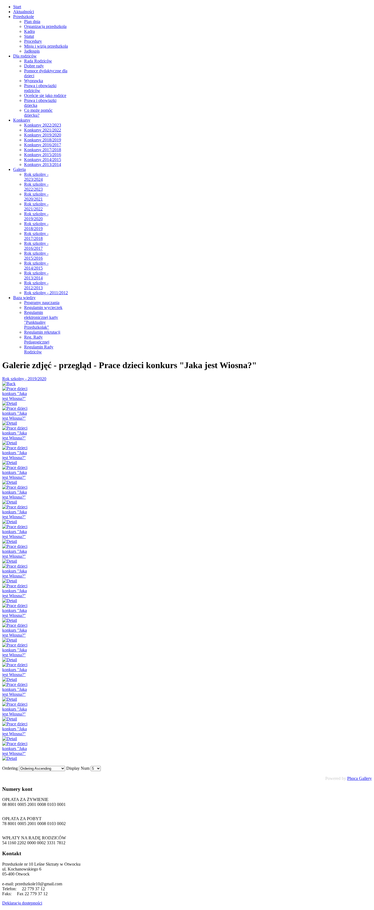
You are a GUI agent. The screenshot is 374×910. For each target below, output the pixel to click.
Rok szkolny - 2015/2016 (36, 256)
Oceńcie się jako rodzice (45, 95)
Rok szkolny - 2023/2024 (36, 177)
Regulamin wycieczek (43, 307)
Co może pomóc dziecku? (38, 113)
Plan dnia (32, 21)
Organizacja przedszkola (45, 26)
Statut (29, 36)
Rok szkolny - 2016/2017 (36, 246)
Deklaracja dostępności (22, 903)
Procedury (33, 41)
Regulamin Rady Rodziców (38, 349)
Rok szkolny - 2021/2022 (36, 206)
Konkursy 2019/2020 (42, 135)
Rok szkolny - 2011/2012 (46, 292)
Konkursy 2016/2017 (42, 144)
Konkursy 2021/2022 (42, 130)
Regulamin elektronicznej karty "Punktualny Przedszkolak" (41, 320)
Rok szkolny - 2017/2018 (36, 236)
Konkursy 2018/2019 (42, 140)
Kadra (29, 31)
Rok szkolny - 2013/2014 (36, 275)
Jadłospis (32, 51)
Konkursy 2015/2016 (42, 154)
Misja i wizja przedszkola (46, 46)
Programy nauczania (41, 302)
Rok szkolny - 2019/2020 (36, 216)
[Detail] (9, 403)
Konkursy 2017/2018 (42, 149)
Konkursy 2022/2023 (42, 125)
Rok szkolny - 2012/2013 (36, 285)
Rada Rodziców (38, 61)
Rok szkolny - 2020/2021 (36, 196)
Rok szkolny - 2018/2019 (36, 226)
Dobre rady (34, 66)
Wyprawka (33, 80)
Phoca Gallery (359, 778)
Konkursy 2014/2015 (42, 159)
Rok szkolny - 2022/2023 (36, 186)
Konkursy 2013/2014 (42, 164)
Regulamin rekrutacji (42, 332)
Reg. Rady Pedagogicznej (36, 339)
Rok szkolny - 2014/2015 (36, 265)
